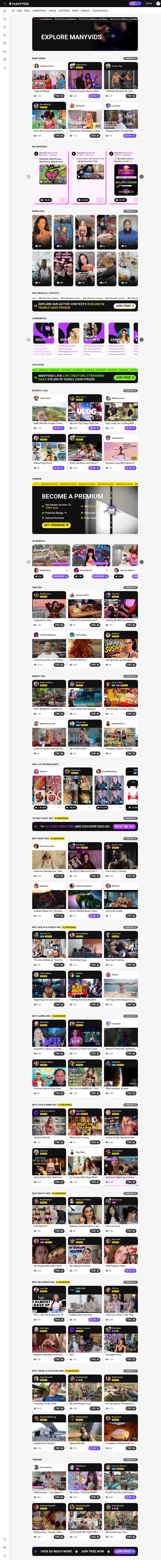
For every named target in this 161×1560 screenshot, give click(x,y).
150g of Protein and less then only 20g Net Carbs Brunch (100, 620)
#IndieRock (62, 346)
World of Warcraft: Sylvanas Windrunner (126, 1048)
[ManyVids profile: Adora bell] (108, 1240)
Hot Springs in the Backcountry (122, 1403)
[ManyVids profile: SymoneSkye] (72, 634)
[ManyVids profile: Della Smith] (72, 1240)
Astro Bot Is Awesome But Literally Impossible (57, 131)
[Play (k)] (41, 182)
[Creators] (4, 19)
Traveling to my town (45, 1403)
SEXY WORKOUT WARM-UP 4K (49, 709)
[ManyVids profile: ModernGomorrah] (36, 723)
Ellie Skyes (80, 845)
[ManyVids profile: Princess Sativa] (36, 1063)
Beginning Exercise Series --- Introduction (55, 1000)
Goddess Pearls (46, 66)
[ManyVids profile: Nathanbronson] (108, 398)
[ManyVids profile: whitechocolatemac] (72, 886)
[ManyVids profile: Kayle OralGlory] (36, 683)
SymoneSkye (81, 635)
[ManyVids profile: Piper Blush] (72, 1152)
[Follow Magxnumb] (89, 807)
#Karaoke (71, 346)
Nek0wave (80, 1022)
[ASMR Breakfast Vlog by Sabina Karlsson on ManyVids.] (128, 269)
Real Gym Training (115, 960)
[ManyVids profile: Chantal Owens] (72, 1418)
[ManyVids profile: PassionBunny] (36, 1467)
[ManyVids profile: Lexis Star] (36, 1289)
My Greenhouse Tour (80, 1403)
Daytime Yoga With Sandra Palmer (123, 463)
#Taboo (37, 346)
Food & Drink (64, 11)
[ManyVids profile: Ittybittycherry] (36, 595)
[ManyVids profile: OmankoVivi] (72, 1063)
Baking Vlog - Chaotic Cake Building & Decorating (59, 1532)
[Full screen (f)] (65, 182)
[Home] (4, 11)
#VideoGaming (115, 354)
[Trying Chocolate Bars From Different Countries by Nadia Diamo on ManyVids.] (85, 269)
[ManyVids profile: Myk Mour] (108, 886)
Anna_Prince (117, 683)
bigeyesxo (44, 886)
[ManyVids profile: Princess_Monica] (108, 1467)
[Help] (4, 1556)
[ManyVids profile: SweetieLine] (72, 1467)
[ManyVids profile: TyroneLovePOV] (72, 595)
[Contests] (4, 60)
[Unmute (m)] (60, 182)
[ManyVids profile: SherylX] (108, 974)
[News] (4, 52)
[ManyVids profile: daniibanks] (72, 105)
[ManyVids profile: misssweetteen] (72, 934)
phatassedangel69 (47, 1506)
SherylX (115, 975)
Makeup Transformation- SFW (85, 1226)
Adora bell (116, 1240)
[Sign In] (4, 68)
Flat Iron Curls (113, 1226)
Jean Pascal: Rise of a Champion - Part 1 (55, 660)
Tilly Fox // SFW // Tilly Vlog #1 (121, 1315)
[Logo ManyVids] (19, 3)
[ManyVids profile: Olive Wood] (72, 1112)
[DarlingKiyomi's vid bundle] (91, 555)
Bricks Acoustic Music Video (84, 91)
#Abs (85, 352)
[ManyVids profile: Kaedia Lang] (108, 1201)
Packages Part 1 (114, 1354)
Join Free (123, 1551)
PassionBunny (46, 1467)
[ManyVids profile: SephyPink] (108, 1063)
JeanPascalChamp (48, 635)
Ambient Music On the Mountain (50, 911)
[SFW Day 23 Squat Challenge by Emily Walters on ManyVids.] (85, 232)
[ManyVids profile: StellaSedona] (36, 570)
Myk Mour (116, 886)
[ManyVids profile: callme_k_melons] (36, 1112)
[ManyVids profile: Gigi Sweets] (108, 1112)
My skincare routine (80, 1266)
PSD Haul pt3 (40, 1226)
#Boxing (86, 346)
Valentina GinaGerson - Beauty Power (53, 871)
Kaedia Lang (117, 1200)
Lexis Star (44, 1288)
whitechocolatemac (84, 886)
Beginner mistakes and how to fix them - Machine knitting (64, 1354)
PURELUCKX (81, 1288)
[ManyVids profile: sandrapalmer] (108, 438)
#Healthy (137, 349)
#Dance (101, 346)
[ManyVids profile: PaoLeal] (72, 974)
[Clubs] (4, 27)
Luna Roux (116, 106)
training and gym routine (83, 1000)
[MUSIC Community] (68, 333)
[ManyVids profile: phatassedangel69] (36, 1507)
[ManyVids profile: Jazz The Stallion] (116, 570)
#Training (97, 352)
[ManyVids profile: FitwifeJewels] (36, 974)
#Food (136, 346)
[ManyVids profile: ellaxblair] (108, 634)
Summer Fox (45, 934)
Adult (19, 11)
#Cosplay (47, 352)
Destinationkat (81, 1377)
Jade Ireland (45, 398)
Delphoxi (43, 772)
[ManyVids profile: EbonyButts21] (36, 105)
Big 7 (72, 1354)
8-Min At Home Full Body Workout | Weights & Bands (60, 748)
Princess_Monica (119, 1466)
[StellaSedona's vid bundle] (51, 555)
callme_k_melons (47, 1111)
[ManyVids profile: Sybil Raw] (36, 1152)
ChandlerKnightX (83, 1506)
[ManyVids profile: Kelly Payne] (36, 1240)
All (13, 11)
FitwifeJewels (45, 973)
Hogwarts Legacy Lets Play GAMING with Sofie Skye (60, 1048)
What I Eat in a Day (79, 1137)
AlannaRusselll (46, 1377)
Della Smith (80, 1240)
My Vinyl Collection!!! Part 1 (83, 871)
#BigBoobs (38, 352)
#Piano (61, 354)
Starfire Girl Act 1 (78, 660)
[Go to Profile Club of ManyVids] (36, 154)
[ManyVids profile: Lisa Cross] (108, 934)
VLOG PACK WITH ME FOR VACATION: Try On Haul (95, 1532)
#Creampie (38, 349)
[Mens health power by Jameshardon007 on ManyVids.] (128, 232)
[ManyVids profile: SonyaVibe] (108, 1023)
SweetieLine (81, 1466)
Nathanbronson (118, 398)
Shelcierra (80, 683)
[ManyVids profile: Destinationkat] (72, 1378)
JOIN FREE (123, 306)
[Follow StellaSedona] (67, 570)
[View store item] (44, 787)
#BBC (45, 349)
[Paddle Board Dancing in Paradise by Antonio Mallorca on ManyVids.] (63, 232)
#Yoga (94, 349)
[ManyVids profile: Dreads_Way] (108, 66)
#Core (90, 352)
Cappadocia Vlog (42, 620)
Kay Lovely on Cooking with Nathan (124, 423)
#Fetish (37, 354)
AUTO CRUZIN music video (83, 911)
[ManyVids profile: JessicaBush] (108, 1152)
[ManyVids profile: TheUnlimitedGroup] (36, 1418)
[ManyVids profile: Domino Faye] (108, 846)
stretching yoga (78, 960)
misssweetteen (82, 934)
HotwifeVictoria (118, 724)
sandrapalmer (118, 438)
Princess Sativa (46, 1062)
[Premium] (4, 1548)
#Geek (122, 349)
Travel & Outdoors (100, 11)
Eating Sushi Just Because (119, 660)
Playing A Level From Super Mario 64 (88, 1048)
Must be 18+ (124, 826)
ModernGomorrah (47, 724)
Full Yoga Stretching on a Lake (121, 1000)
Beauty (75, 11)
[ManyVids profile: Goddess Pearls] (36, 66)
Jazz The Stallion (127, 570)
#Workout (87, 349)
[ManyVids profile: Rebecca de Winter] (72, 1201)
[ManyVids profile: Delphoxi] (36, 771)
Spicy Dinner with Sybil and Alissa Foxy (54, 1177)
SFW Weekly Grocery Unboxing (121, 709)
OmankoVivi (81, 1062)
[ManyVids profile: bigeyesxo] (36, 886)
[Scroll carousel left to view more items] (28, 177)
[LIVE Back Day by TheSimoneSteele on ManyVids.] (106, 269)
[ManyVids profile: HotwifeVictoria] (108, 723)
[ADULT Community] (43, 333)
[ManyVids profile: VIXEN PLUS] (129, 771)
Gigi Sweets (116, 1111)
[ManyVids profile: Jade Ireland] (36, 398)
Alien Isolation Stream (117, 1088)
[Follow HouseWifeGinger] (120, 807)
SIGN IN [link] (149, 4)
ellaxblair (115, 634)
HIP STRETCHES (78, 748)
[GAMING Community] (119, 333)
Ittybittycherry (45, 594)
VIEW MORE (129, 58)
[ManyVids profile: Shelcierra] (72, 683)
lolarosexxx (80, 437)
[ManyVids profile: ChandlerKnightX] (72, 1507)
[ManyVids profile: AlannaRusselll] (36, 1378)
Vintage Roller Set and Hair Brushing (124, 131)
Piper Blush (80, 1152)
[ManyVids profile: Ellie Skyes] (72, 846)
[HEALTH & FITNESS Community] (93, 333)
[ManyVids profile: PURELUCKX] (72, 1289)
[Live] (4, 35)
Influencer (85, 11)
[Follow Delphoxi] (58, 807)
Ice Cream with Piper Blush (83, 1177)
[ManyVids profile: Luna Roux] (108, 105)
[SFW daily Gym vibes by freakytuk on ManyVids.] (42, 269)
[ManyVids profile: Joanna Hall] (36, 438)
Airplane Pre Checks (44, 1443)
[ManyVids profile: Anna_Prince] (108, 683)
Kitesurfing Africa (43, 463)
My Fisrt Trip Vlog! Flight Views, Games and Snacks (96, 423)
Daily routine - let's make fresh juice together (58, 1492)
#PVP (122, 352)
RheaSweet (116, 1328)
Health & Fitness (39, 11)
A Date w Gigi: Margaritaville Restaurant (126, 1137)
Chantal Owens (82, 1417)
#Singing (68, 349)
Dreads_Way (117, 66)
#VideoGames (114, 352)
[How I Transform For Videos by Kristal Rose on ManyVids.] (63, 269)
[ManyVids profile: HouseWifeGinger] (98, 771)
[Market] (4, 44)
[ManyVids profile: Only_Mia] (108, 595)
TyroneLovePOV (82, 595)
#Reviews (68, 354)
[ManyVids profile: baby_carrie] (72, 398)
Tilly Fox (115, 1288)
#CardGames (114, 349)
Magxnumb (75, 770)
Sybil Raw (44, 1151)
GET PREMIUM (54, 525)
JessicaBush (117, 1151)
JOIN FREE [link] (133, 4)
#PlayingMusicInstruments (68, 352)
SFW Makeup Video (115, 1266)
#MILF (42, 354)
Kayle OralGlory (46, 683)
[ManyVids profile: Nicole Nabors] (36, 1201)
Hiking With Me (77, 1443)
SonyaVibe (116, 1024)
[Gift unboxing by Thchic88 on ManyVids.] (106, 232)
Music (27, 11)
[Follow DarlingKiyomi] (107, 570)
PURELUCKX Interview (81, 1315)
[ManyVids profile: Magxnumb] (67, 771)
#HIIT (99, 349)
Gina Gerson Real (47, 846)
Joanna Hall (45, 437)
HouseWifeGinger (109, 772)
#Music (61, 349)
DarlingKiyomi (86, 570)
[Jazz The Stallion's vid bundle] (131, 555)
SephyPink (116, 1062)
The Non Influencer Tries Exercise (51, 960)
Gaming (52, 11)
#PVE (123, 354)
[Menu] (5, 3)
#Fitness (93, 346)
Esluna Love (81, 722)
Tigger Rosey (81, 65)
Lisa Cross (116, 934)
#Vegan (137, 354)
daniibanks (80, 106)
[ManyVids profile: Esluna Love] (72, 723)
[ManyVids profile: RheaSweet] (108, 1329)
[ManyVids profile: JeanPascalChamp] (36, 634)
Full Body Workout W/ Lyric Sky (121, 91)
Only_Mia (115, 594)
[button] (158, 4)
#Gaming (112, 346)
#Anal (43, 346)
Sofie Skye (44, 1022)
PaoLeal (79, 973)
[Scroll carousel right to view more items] (142, 177)
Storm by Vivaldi (114, 911)
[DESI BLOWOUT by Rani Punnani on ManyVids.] (42, 232)
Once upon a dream (116, 871)
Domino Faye (117, 845)
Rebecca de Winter (83, 1200)
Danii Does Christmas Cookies (85, 131)
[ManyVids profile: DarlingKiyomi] (76, 570)
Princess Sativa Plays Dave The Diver (52, 1088)
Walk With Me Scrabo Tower (48, 423)
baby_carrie (81, 397)
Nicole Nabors (46, 1200)
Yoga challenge (42, 91)
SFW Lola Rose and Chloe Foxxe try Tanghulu (93, 463)
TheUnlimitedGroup (48, 1417)
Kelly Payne (44, 1240)
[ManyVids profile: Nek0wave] (72, 1023)
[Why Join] (4, 1540)
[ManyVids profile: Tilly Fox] (108, 1289)
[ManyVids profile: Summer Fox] (36, 934)
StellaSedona (45, 570)
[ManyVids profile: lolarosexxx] (72, 438)
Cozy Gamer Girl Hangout (83, 709)
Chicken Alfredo (42, 1137)
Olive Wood (80, 1111)
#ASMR (49, 354)
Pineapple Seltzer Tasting (119, 748)
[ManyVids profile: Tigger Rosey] (72, 66)
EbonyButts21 (45, 104)
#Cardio (86, 354)
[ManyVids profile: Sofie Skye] (36, 1023)
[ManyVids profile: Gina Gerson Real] (36, 846)
